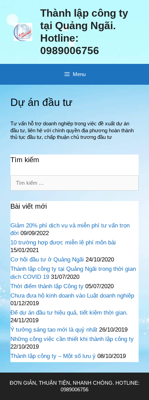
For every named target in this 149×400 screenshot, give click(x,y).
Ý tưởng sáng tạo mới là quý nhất (53, 329)
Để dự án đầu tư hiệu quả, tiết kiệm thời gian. (69, 312)
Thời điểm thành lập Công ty (47, 286)
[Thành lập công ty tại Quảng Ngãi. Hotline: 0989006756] (23, 31)
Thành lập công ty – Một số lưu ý (53, 356)
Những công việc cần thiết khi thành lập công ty (72, 339)
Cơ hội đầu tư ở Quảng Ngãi (47, 259)
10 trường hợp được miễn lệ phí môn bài (63, 242)
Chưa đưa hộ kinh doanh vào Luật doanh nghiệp (72, 295)
